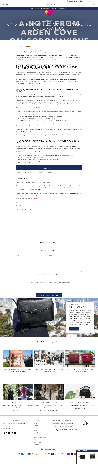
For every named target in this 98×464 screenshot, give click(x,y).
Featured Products (82, 450)
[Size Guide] (18, 392)
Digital (53, 4)
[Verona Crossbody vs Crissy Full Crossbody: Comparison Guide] (80, 358)
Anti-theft (45, 4)
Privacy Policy (55, 282)
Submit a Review (37, 420)
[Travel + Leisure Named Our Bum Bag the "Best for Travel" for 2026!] (49, 358)
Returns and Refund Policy (40, 437)
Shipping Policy (37, 435)
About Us (36, 425)
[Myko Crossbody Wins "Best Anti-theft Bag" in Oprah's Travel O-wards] (18, 358)
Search (35, 423)
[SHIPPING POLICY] (49, 392)
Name (18, 255)
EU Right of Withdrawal (39, 439)
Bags (37, 4)
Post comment (49, 278)
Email (51, 255)
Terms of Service (64, 282)
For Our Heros (37, 430)
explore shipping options (49, 410)
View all (49, 345)
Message (19, 263)
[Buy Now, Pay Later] (80, 392)
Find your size (18, 410)
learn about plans (80, 408)
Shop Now (73, 328)
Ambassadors (37, 428)
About (60, 4)
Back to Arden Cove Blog (50, 295)
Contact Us (36, 444)
